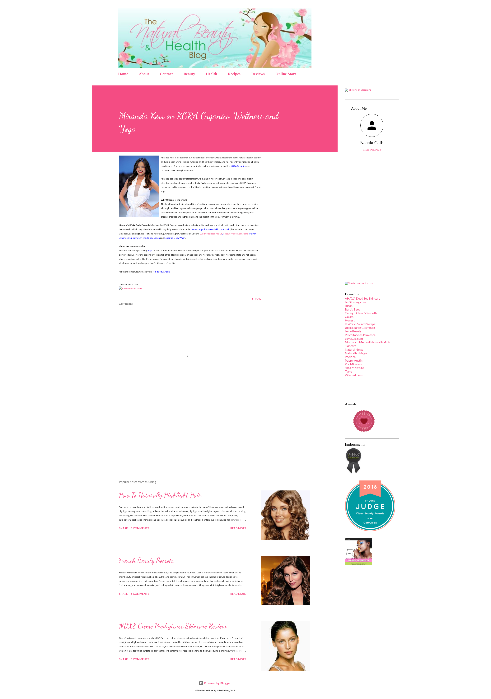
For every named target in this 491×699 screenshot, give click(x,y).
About (144, 74)
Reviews (258, 74)
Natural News (354, 349)
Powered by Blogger (217, 683)
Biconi (349, 305)
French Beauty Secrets (146, 560)
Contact (166, 74)
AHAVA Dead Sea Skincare (362, 298)
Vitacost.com (353, 375)
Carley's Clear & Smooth (361, 313)
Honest (350, 320)
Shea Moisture (354, 367)
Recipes (234, 74)
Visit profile (371, 149)
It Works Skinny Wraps (360, 324)
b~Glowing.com (355, 302)
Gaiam (349, 316)
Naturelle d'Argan (356, 353)
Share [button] (256, 298)
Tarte (348, 371)
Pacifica (350, 357)
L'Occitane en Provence (360, 335)
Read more (238, 528)
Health (211, 74)
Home (123, 74)
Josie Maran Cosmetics (360, 327)
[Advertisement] (184, 432)
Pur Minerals (353, 364)
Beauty (189, 74)
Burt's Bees (352, 309)
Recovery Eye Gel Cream (235, 233)
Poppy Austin (353, 360)
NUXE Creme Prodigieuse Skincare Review (172, 626)
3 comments (140, 528)
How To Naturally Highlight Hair (160, 495)
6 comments (140, 593)
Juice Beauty (353, 331)
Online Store (286, 74)
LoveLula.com (354, 338)
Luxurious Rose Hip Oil (211, 233)
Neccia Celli (372, 142)
